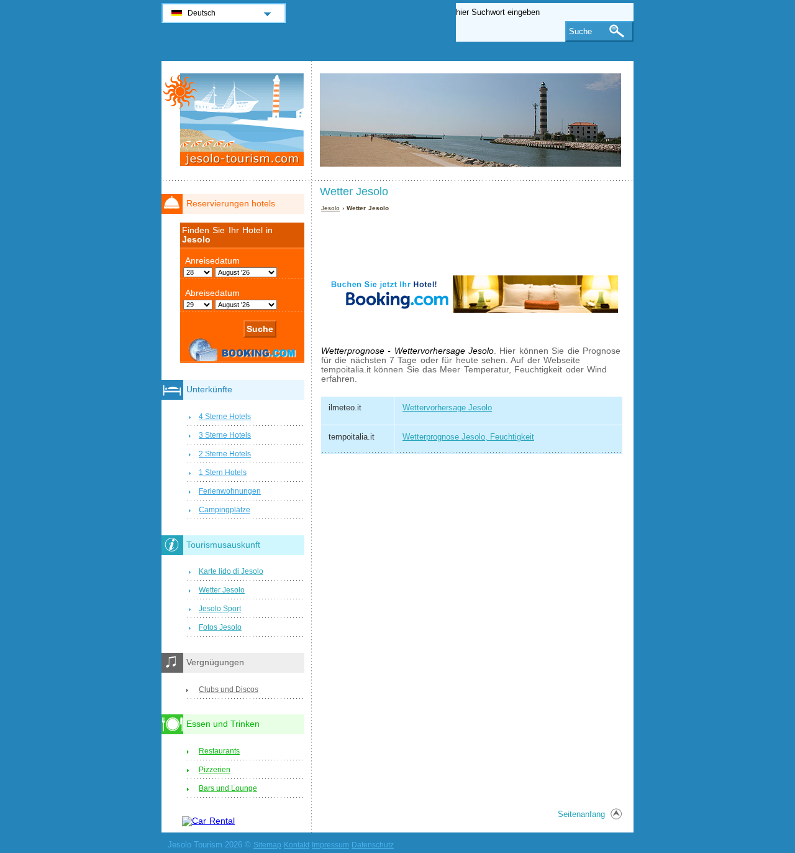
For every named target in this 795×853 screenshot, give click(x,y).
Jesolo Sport (220, 608)
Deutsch (202, 13)
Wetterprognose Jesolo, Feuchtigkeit (468, 436)
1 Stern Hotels (223, 472)
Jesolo (330, 208)
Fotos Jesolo (220, 627)
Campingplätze (224, 509)
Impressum (330, 845)
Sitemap (267, 845)
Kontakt (296, 845)
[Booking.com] (472, 334)
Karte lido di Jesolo (231, 571)
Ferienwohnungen (230, 491)
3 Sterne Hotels (225, 435)
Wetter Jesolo (222, 590)
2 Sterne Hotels (225, 454)
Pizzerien (214, 769)
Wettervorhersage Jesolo (447, 407)
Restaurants (219, 751)
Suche (580, 31)
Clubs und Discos (228, 689)
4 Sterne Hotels (225, 416)
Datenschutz (373, 845)
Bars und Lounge (228, 788)
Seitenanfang (581, 814)
